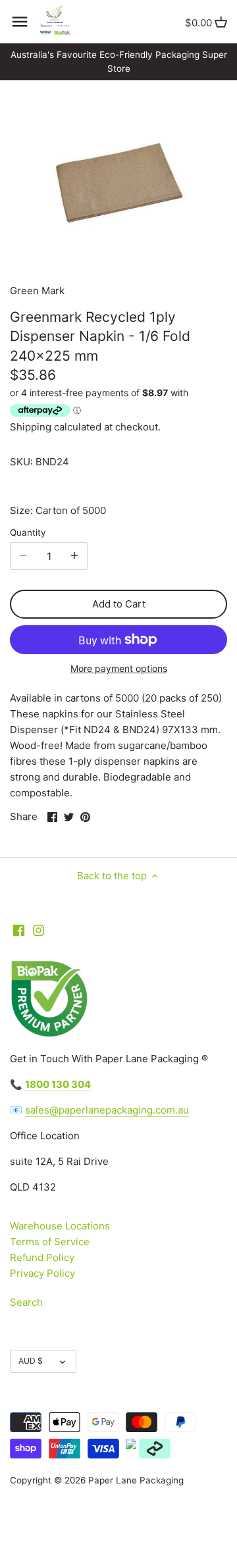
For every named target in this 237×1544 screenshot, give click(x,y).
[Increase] (74, 556)
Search (26, 1302)
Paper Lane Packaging (136, 1480)
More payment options (118, 668)
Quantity (28, 532)
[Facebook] (18, 930)
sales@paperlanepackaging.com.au (107, 1110)
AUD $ (30, 1361)
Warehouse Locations (60, 1226)
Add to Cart (118, 604)
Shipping (30, 427)
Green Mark (37, 290)
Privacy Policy (42, 1273)
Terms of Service (50, 1241)
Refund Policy (42, 1257)
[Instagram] (38, 930)
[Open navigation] (20, 22)
